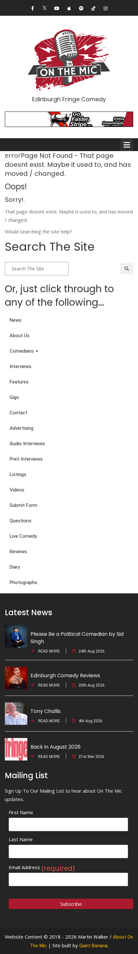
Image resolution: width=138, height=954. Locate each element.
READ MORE (48, 651)
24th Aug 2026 (92, 651)
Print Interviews (26, 459)
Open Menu (126, 144)
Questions (20, 521)
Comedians (22, 351)
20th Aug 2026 (92, 685)
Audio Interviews (27, 443)
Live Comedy (23, 536)
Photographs (23, 582)
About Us (20, 335)
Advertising (21, 428)
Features (19, 382)
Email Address (42, 867)
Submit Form (23, 505)
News (16, 320)
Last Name (21, 839)
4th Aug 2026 (90, 721)
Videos (17, 490)
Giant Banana (93, 946)
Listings (18, 474)
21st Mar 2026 (91, 756)
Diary (15, 567)
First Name (21, 812)
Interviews (20, 366)
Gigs (14, 397)
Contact (18, 413)
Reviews (18, 551)
